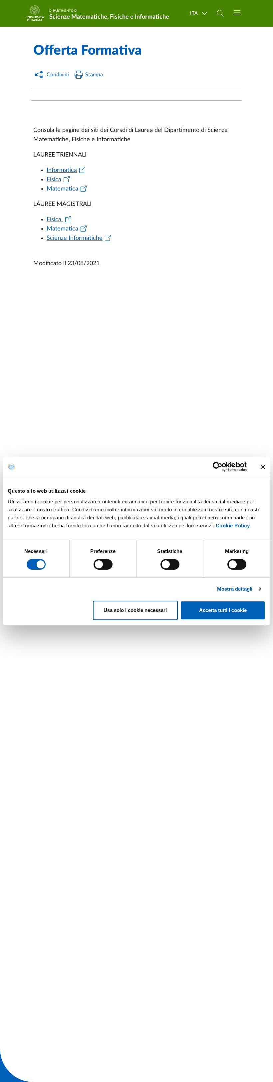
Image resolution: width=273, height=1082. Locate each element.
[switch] (103, 564)
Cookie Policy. (233, 525)
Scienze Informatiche (75, 238)
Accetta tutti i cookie (223, 610)
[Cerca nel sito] (220, 13)
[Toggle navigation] (237, 13)
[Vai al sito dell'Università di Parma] (37, 13)
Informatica (62, 170)
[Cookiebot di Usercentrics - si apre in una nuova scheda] (217, 467)
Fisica (54, 180)
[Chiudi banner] (263, 466)
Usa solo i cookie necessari (135, 610)
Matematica (62, 189)
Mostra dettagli (235, 589)
